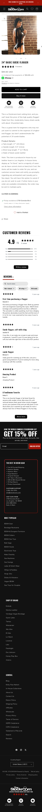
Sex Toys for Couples (12, 585)
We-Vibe (9, 629)
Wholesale (10, 712)
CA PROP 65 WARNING (10, 194)
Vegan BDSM (9, 581)
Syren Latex (10, 618)
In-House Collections (14, 689)
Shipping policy (33, 775)
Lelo (7, 645)
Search (8, 735)
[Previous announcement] (4, 2)
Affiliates (9, 708)
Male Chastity (9, 555)
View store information (12, 206)
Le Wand (9, 637)
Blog (7, 681)
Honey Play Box (12, 656)
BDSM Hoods (9, 547)
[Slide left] (16, 58)
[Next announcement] (38, 2)
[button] (4, 8)
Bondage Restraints (11, 528)
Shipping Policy (11, 704)
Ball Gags (8, 543)
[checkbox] (34, 289)
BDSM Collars (9, 535)
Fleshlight (9, 648)
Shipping (4, 83)
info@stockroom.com (13, 492)
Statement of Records (14, 731)
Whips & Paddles (10, 570)
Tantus (8, 622)
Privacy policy (10, 775)
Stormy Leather (11, 610)
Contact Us (10, 696)
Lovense (9, 641)
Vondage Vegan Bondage (15, 614)
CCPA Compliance (12, 727)
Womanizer (10, 625)
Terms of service (21, 775)
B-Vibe (8, 633)
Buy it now (21, 96)
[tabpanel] (21, 351)
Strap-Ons (8, 574)
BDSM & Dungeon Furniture (14, 531)
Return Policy (11, 700)
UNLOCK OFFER (35, 446)
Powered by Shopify (23, 771)
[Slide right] (25, 58)
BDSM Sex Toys (10, 539)
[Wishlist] (32, 8)
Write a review (21, 267)
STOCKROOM (12, 771)
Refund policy (35, 771)
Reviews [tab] (8, 276)
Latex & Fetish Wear (11, 566)
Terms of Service (12, 719)
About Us (9, 692)
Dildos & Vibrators (11, 578)
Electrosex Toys (10, 551)
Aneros (8, 660)
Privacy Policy (11, 716)
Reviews (9, 739)
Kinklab (8, 606)
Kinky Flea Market (12, 685)
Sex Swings (8, 562)
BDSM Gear (8, 524)
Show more (21, 417)
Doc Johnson (10, 652)
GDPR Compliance (12, 723)
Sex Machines (9, 558)
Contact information (22, 778)
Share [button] (6, 219)
